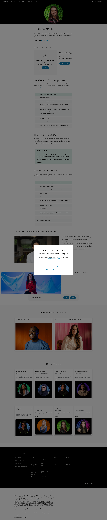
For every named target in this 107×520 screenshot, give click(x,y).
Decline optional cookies (53, 266)
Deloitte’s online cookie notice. (53, 258)
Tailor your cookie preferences (53, 269)
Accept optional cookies (53, 264)
